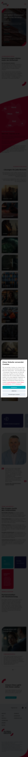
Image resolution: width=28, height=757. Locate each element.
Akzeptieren (14, 387)
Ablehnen (14, 390)
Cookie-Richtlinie (11, 382)
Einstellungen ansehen (14, 394)
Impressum (18, 383)
